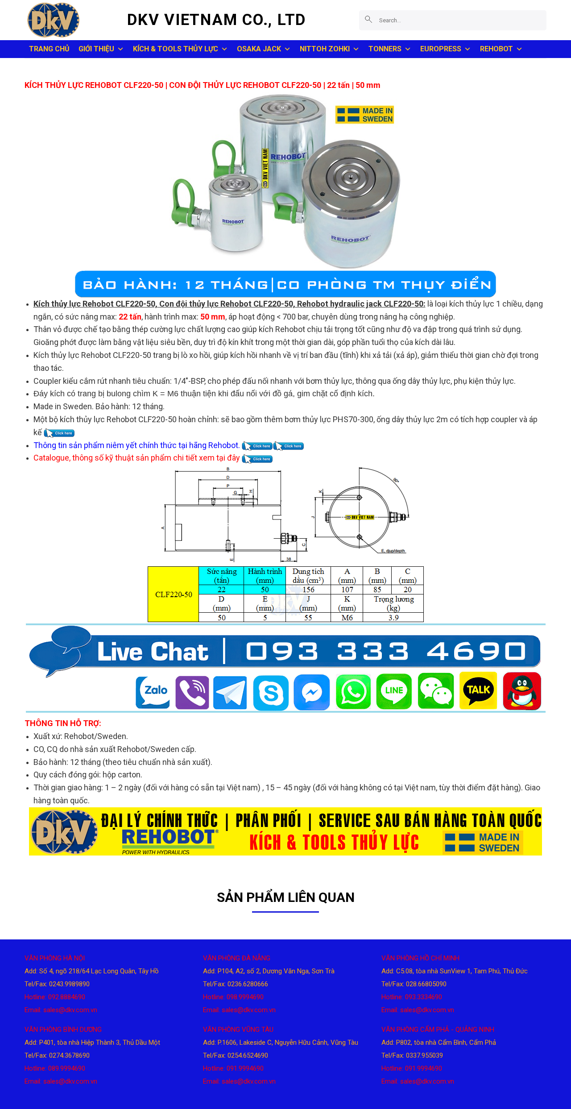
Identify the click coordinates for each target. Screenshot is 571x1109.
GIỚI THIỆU (96, 49)
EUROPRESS (440, 49)
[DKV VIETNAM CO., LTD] (69, 20)
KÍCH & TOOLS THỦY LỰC (175, 49)
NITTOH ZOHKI (325, 49)
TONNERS (384, 49)
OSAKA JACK (259, 49)
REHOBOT (496, 49)
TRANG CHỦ (49, 49)
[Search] (368, 19)
